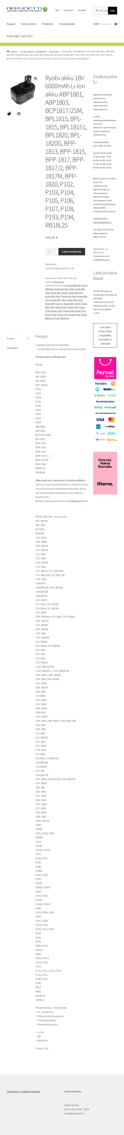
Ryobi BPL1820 (69, 296)
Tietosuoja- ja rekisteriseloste (23, 1091)
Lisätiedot (12, 348)
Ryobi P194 (74, 314)
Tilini (57, 10)
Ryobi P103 (72, 307)
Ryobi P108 (50, 314)
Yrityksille (47, 23)
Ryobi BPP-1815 (58, 300)
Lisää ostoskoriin (71, 251)
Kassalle (82, 10)
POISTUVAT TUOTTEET (20, 36)
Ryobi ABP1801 (73, 285)
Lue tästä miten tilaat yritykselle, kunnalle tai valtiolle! (105, 335)
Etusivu (13, 51)
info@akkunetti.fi (78, 501)
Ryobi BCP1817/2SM (64, 289)
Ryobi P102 (61, 307)
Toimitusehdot (67, 23)
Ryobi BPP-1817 (75, 300)
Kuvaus (11, 338)
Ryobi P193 (62, 314)
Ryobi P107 (80, 311)
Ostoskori (68, 10)
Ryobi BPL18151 (53, 296)
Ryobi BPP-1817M (72, 303)
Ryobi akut (54, 51)
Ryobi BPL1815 (75, 292)
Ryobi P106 (68, 311)
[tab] (19, 338)
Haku (112, 10)
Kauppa (11, 23)
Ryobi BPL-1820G (59, 292)
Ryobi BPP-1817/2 (53, 303)
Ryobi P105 (56, 311)
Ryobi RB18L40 (62, 318)
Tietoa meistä (28, 23)
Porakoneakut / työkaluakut (33, 51)
